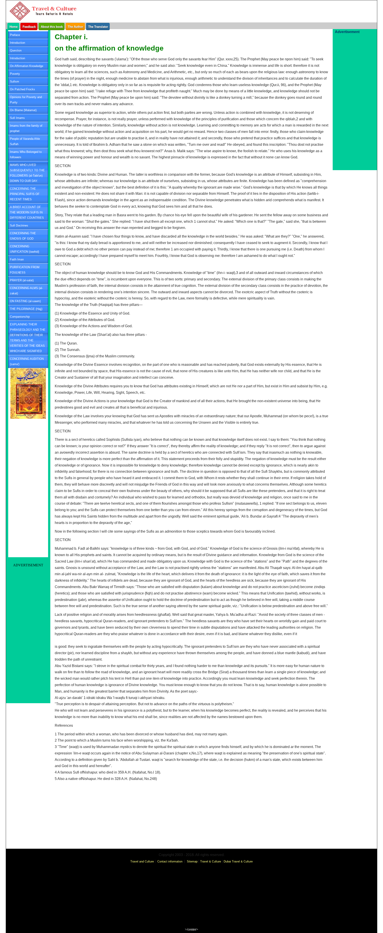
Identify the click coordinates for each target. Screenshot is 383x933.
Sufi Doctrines (19, 225)
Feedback (29, 26)
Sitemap (192, 861)
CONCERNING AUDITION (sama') (27, 361)
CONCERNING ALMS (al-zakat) (26, 290)
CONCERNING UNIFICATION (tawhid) (24, 249)
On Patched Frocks (22, 89)
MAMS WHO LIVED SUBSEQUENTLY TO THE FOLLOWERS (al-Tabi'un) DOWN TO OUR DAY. (27, 173)
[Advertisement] (126, 7)
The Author (75, 26)
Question (15, 50)
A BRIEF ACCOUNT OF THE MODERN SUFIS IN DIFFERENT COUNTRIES (27, 212)
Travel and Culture (142, 861)
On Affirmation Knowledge (26, 66)
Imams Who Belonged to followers (26, 154)
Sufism (14, 81)
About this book (52, 26)
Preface (15, 35)
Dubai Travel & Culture (238, 861)
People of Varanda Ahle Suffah (25, 141)
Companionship (20, 316)
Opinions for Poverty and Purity (26, 99)
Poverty (15, 73)
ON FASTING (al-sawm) (25, 301)
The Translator (98, 26)
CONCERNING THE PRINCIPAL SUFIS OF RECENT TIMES (24, 194)
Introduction (17, 42)
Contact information (169, 861)
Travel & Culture (210, 861)
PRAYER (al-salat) (22, 280)
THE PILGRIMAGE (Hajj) (26, 309)
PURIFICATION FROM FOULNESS (24, 270)
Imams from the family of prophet (26, 128)
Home (14, 26)
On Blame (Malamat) (23, 110)
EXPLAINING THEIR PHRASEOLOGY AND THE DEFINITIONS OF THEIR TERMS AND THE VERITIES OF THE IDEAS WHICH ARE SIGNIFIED (27, 338)
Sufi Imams (17, 118)
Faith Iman (17, 259)
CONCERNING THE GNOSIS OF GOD (23, 236)
